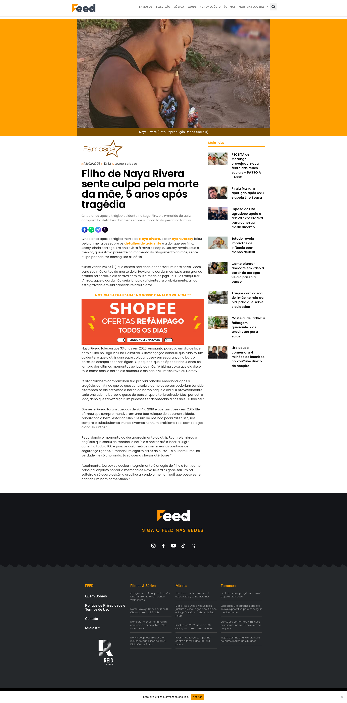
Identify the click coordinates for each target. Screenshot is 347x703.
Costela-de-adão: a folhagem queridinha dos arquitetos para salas (248, 327)
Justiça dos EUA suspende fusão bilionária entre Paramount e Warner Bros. (150, 596)
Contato (91, 619)
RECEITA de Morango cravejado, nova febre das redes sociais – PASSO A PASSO (246, 165)
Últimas (230, 6)
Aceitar (197, 696)
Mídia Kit (92, 628)
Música (179, 6)
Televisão (163, 6)
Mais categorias (252, 6)
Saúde (192, 6)
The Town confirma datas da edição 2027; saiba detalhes (193, 594)
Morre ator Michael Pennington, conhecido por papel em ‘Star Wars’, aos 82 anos (148, 625)
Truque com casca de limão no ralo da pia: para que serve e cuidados (247, 300)
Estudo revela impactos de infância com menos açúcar (243, 245)
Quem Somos (96, 596)
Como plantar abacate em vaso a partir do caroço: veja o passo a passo (248, 272)
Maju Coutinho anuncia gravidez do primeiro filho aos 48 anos (240, 639)
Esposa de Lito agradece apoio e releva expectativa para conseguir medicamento (247, 218)
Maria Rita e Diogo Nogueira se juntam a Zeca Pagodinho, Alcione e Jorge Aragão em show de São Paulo (196, 611)
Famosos (146, 6)
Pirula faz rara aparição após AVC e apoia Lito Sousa (248, 193)
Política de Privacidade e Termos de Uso (105, 607)
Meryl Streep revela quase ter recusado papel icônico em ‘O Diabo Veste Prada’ (148, 641)
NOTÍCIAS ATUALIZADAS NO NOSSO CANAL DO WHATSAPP (143, 295)
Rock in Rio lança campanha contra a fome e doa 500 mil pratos (193, 641)
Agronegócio (210, 6)
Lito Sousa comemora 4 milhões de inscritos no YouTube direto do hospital (248, 356)
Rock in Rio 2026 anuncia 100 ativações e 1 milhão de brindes (194, 626)
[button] (273, 6)
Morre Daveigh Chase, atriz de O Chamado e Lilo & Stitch (149, 610)
